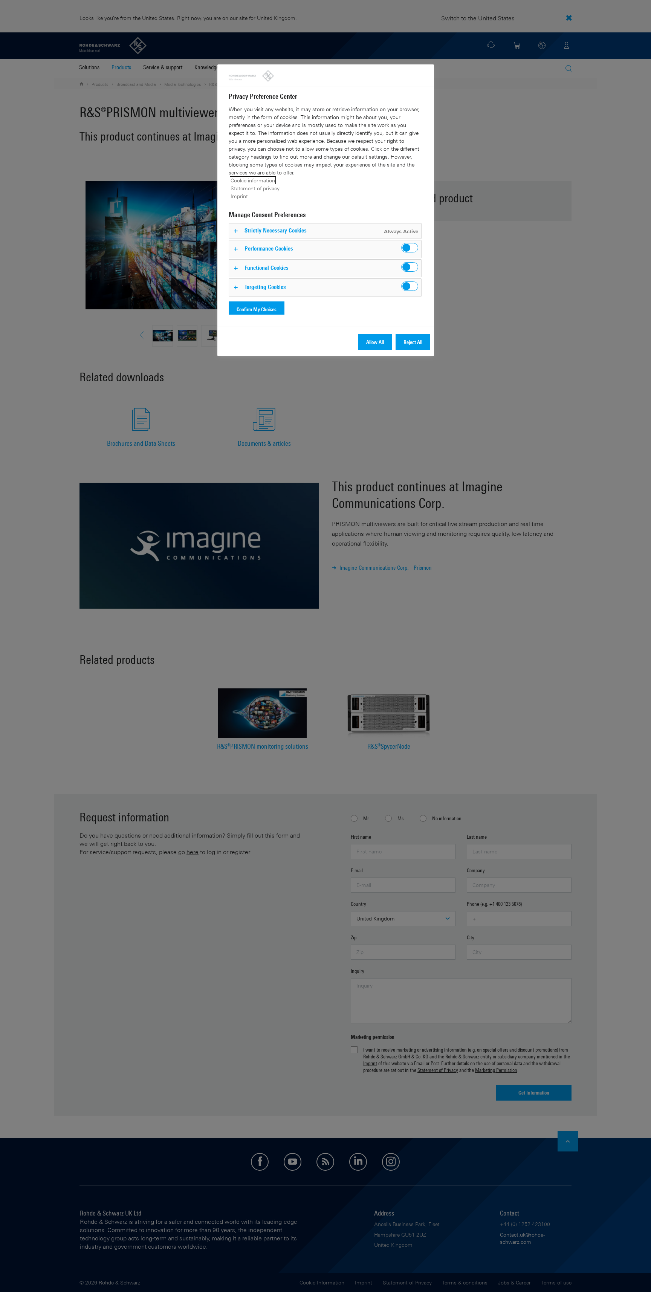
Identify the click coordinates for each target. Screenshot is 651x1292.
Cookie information (253, 180)
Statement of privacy (255, 188)
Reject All (412, 342)
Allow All (375, 342)
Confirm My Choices (257, 309)
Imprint (239, 196)
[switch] (409, 247)
